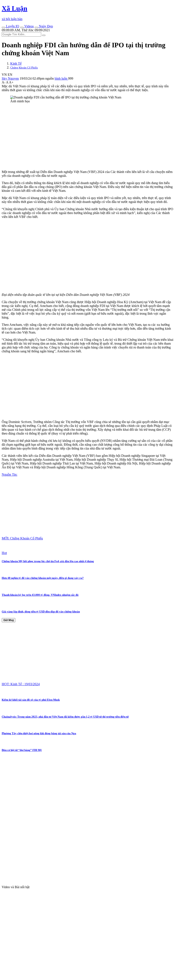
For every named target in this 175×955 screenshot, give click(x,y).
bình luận (61, 78)
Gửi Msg (8, 620)
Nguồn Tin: (9, 474)
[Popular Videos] (21, 27)
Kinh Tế (16, 63)
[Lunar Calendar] (36, 27)
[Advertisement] (87, 137)
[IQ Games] (3, 27)
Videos (28, 26)
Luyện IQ (12, 26)
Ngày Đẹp (45, 26)
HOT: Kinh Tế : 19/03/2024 (21, 684)
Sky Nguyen (10, 78)
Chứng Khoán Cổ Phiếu (24, 67)
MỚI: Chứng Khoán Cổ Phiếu (22, 538)
